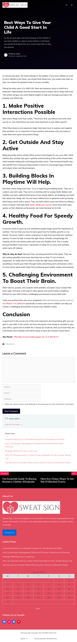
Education (10, 344)
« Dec (37, 608)
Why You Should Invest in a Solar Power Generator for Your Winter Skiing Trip (37, 561)
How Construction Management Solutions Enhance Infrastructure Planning (36, 552)
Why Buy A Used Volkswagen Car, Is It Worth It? (36, 337)
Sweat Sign (8, 518)
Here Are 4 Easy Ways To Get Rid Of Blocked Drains (57, 480)
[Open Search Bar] (66, 5)
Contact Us (9, 532)
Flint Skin (31, 639)
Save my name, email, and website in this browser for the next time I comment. (39, 404)
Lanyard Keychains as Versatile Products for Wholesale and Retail (34, 439)
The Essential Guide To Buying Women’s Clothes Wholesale (19, 480)
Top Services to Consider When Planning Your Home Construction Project (38, 462)
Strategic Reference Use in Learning (21, 451)
